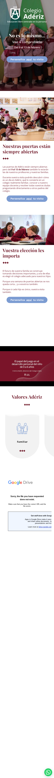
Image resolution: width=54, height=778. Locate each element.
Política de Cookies (27, 767)
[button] (48, 772)
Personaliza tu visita (27, 59)
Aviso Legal (27, 759)
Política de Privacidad (27, 763)
